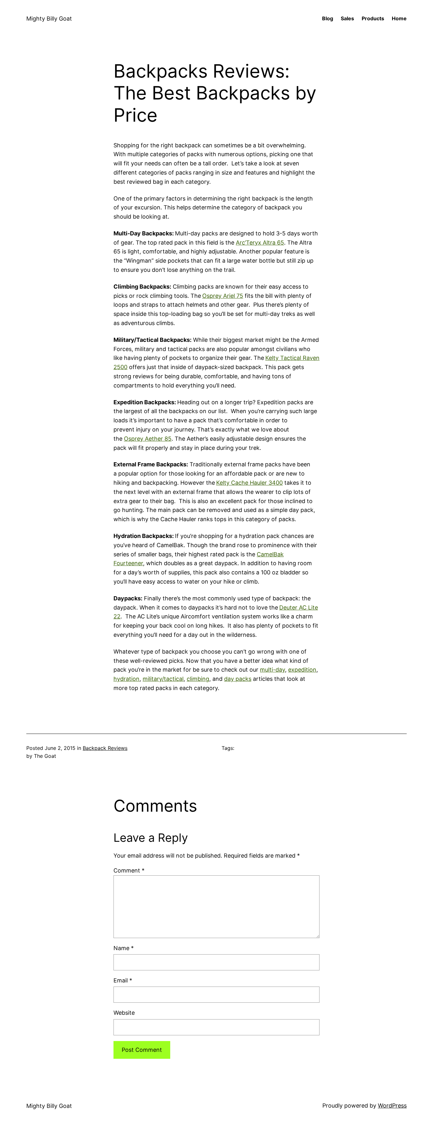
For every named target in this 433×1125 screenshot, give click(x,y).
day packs (237, 678)
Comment (129, 870)
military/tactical (163, 678)
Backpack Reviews (105, 748)
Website (124, 1012)
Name (123, 948)
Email (122, 980)
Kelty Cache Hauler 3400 (249, 482)
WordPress (392, 1105)
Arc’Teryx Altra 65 (260, 242)
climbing (198, 678)
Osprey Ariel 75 (222, 295)
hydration (126, 678)
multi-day (272, 669)
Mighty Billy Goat (49, 18)
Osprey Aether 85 (147, 438)
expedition (302, 669)
